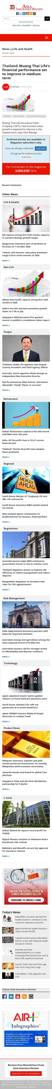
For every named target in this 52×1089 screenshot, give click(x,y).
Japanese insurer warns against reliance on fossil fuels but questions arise (24, 697)
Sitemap (36, 25)
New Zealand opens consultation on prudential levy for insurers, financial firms (24, 515)
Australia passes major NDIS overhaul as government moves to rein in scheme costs (25, 562)
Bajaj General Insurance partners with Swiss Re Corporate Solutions (25, 632)
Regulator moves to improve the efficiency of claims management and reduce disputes (26, 572)
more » (6, 260)
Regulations (11, 528)
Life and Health (22, 49)
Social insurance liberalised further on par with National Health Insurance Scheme (31, 941)
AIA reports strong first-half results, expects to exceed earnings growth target (25, 236)
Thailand (6, 116)
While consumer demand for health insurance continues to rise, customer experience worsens (31, 919)
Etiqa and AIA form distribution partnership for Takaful (24, 782)
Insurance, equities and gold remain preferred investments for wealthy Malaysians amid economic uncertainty (24, 763)
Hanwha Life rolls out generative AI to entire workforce (20, 706)
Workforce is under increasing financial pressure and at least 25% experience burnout (31, 954)
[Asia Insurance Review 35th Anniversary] (26, 7)
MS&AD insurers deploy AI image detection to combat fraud (22, 715)
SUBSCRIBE (22, 170)
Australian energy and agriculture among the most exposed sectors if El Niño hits (26, 641)
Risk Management (14, 598)
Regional (9, 463)
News (5, 49)
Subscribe (16, 25)
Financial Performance (36, 116)
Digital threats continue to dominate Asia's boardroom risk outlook (25, 841)
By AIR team (14, 87)
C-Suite (8, 798)
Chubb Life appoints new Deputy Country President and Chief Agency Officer (25, 366)
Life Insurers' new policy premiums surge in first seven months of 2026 (24, 254)
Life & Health (18, 116)
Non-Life (9, 267)
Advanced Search (26, 22)
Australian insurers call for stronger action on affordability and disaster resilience (24, 650)
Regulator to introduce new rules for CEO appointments (23, 583)
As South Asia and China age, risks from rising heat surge (31, 965)
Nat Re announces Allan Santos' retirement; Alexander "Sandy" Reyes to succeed (25, 383)
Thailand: (10, 65)
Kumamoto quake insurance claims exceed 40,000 (31, 930)
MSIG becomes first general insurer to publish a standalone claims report (26, 319)
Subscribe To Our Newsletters (26, 1073)
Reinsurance (11, 398)
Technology (10, 663)
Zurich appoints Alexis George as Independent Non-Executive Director (24, 375)
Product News (12, 728)
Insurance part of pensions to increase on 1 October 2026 (24, 245)
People (8, 332)
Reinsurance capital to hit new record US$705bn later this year (25, 433)
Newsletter (26, 25)
